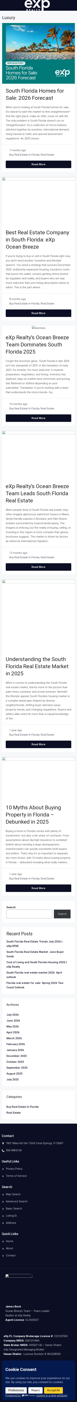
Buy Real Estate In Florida (24, 154)
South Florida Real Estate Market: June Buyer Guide (35, 954)
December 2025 (16, 1056)
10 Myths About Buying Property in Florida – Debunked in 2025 (33, 814)
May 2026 (12, 1026)
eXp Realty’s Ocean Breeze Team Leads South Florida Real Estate (37, 493)
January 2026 (15, 1050)
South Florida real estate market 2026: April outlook (34, 975)
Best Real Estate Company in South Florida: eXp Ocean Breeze (37, 239)
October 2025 (15, 1061)
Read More (38, 164)
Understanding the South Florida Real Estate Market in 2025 (37, 666)
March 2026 (14, 1038)
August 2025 (14, 1073)
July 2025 (12, 1079)
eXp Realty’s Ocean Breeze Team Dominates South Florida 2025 (37, 344)
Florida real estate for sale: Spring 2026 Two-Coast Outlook (35, 985)
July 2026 (12, 1014)
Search (11, 907)
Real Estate (47, 154)
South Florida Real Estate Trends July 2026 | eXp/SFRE (34, 944)
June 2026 (13, 1020)
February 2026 (15, 1044)
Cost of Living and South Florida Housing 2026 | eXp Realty (36, 964)
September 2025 (17, 1067)
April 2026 (13, 1032)
